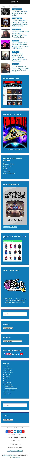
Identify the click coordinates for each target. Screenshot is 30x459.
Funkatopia (8, 382)
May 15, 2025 (16, 64)
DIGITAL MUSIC (8, 166)
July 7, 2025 (15, 40)
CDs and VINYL (9, 164)
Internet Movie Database (11, 388)
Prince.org (7, 392)
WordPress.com (16, 457)
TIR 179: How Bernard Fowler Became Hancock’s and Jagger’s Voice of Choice (20, 69)
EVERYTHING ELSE (9, 173)
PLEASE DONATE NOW (15, 149)
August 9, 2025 (16, 29)
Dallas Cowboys (9, 372)
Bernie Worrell (8, 369)
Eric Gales (7, 374)
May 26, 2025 (16, 51)
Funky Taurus (8, 384)
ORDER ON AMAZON (10, 227)
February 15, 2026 (17, 9)
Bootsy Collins (8, 370)
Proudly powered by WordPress (9, 455)
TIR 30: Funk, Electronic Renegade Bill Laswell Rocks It (20, 13)
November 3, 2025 (17, 18)
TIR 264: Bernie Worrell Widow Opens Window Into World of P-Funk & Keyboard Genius (20, 23)
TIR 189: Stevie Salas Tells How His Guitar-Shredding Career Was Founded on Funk (20, 34)
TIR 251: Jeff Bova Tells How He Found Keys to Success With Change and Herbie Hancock (20, 45)
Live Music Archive (9, 390)
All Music (7, 367)
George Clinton (9, 386)
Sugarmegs (7, 394)
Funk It (7, 378)
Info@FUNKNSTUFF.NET (15, 451)
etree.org (7, 376)
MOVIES (5, 169)
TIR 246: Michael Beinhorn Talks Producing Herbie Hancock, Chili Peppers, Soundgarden (19, 57)
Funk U (6, 380)
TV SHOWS (6, 171)
